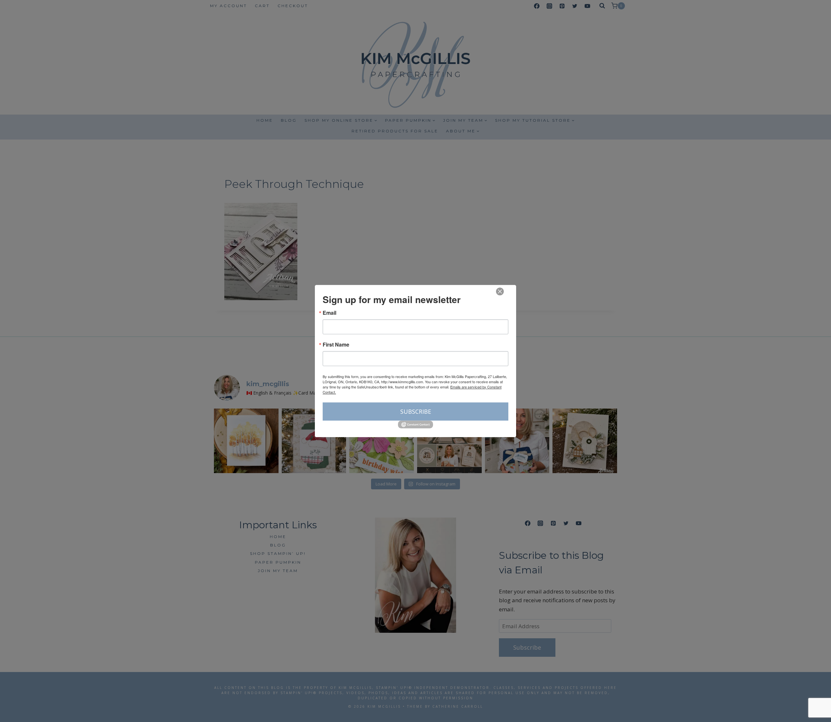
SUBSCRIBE (415, 411)
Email (329, 312)
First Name (336, 344)
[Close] (500, 291)
